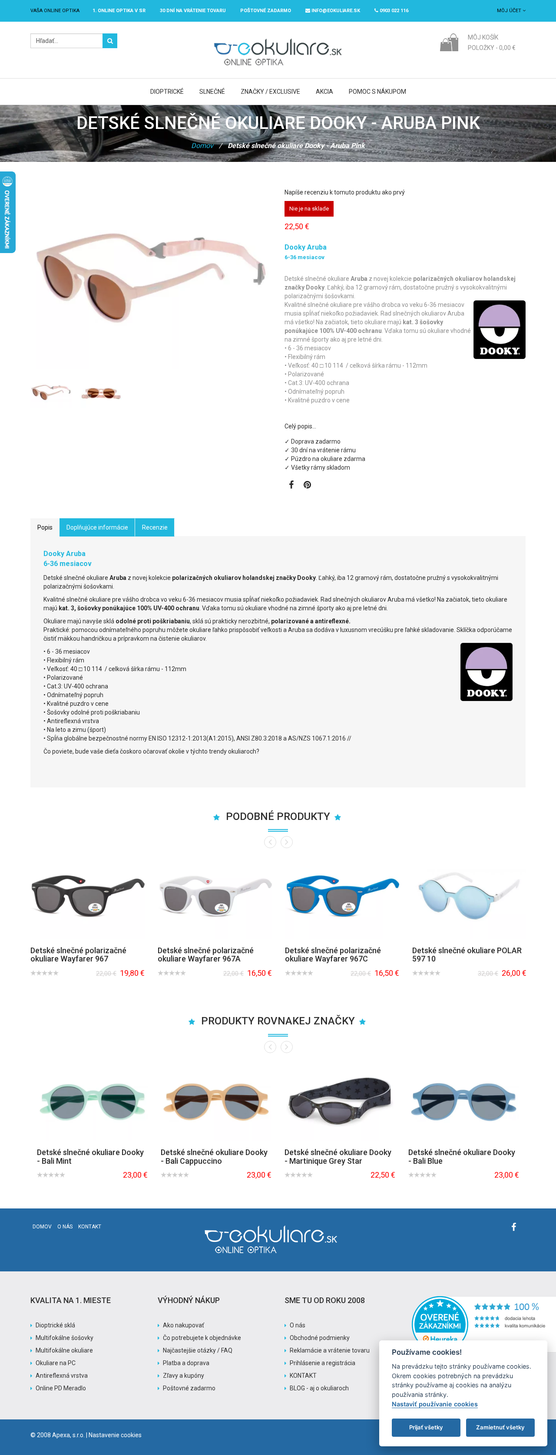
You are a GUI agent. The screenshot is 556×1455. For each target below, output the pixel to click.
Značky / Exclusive (270, 91)
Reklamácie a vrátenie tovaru (330, 1350)
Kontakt (89, 1227)
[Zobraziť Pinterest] (307, 485)
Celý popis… (300, 426)
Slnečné (212, 91)
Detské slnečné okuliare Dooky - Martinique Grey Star (338, 1156)
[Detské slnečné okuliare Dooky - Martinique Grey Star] (340, 1099)
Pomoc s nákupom (377, 91)
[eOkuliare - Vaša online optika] (278, 37)
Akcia (324, 91)
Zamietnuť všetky (500, 1427)
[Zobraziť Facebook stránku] (291, 485)
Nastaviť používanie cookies (435, 1404)
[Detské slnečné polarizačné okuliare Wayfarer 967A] (215, 896)
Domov (202, 146)
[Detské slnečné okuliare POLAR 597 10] (469, 896)
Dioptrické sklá (55, 1325)
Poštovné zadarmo (189, 1388)
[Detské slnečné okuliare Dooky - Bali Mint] (92, 1099)
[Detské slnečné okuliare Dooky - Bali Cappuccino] (216, 1099)
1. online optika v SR (119, 10)
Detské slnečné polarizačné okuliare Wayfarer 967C (333, 955)
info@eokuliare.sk (335, 10)
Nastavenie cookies (115, 1435)
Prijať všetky (426, 1427)
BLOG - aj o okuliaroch (319, 1388)
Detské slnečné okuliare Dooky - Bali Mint (90, 1156)
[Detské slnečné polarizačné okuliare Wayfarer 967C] (342, 896)
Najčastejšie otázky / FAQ (197, 1350)
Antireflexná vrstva (62, 1375)
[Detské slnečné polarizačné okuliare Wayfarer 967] (87, 896)
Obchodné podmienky (320, 1337)
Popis (45, 527)
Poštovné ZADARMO (265, 10)
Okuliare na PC (56, 1363)
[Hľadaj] (110, 40)
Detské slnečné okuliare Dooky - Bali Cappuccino (214, 1156)
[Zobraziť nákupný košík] (449, 41)
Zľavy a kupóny (183, 1375)
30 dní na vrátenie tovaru (193, 10)
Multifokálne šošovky (64, 1337)
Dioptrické (167, 91)
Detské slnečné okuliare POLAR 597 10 (467, 955)
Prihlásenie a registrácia (322, 1363)
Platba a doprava (186, 1363)
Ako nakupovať (183, 1325)
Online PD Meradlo (61, 1388)
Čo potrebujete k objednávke (202, 1337)
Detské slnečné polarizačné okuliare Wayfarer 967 (78, 955)
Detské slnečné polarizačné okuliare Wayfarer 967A (206, 955)
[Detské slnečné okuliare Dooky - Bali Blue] (463, 1099)
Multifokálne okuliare (64, 1350)
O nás (65, 1227)
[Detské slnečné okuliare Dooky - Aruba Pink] (51, 392)
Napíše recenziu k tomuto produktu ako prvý (345, 192)
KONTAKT (303, 1375)
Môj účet (510, 10)
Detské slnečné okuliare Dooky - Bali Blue (461, 1156)
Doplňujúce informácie (97, 527)
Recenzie (155, 527)
